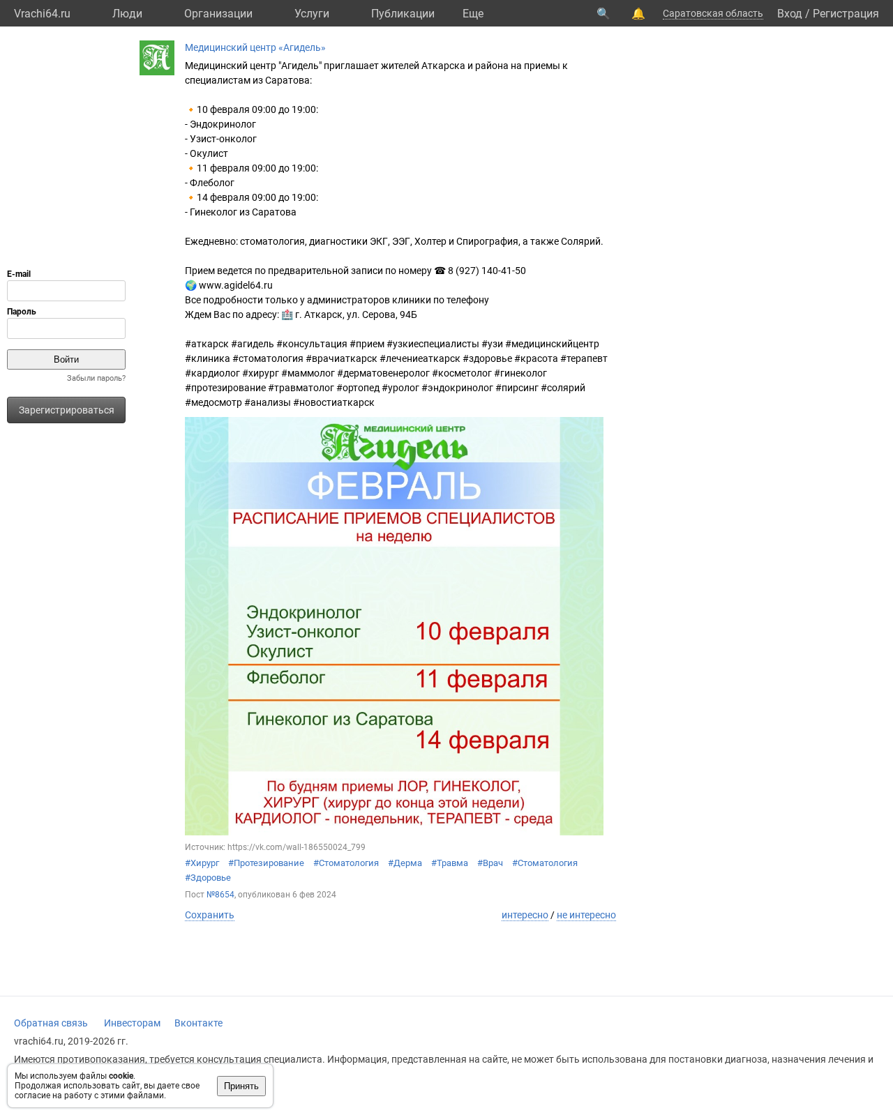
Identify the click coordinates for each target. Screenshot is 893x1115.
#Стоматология (346, 863)
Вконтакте (198, 1023)
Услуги (311, 13)
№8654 (220, 895)
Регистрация (846, 13)
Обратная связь (51, 1023)
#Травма (449, 863)
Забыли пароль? (96, 378)
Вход (789, 13)
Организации (218, 13)
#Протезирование (266, 863)
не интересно (586, 914)
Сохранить (209, 914)
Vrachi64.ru (42, 13)
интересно (525, 914)
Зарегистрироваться (66, 410)
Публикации (403, 13)
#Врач (490, 863)
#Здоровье (208, 877)
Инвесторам (132, 1023)
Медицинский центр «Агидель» (255, 47)
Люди (127, 13)
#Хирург (202, 863)
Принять (241, 1086)
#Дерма (405, 863)
